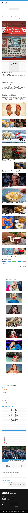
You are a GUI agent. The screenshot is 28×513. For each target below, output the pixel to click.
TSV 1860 (5, 259)
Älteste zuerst (24, 266)
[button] (4, 261)
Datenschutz (15, 511)
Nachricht (11, 501)
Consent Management (24, 511)
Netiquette (9, 511)
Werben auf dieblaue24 (19, 511)
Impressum (12, 511)
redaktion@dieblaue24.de (4, 505)
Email (11, 498)
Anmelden (3, 0)
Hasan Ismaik (9, 259)
